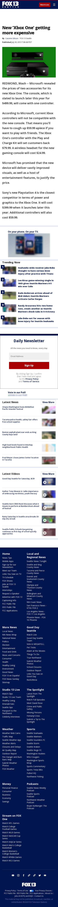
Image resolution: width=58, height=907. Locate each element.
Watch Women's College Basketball (10, 852)
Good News (7, 672)
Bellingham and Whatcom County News (35, 596)
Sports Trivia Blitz (35, 769)
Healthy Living (8, 665)
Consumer (7, 658)
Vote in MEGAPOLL (35, 644)
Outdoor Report (34, 670)
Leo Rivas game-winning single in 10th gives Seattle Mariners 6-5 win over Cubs (36, 283)
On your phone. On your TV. (23, 231)
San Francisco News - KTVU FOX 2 (36, 606)
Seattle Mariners (34, 736)
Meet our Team (9, 570)
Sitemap (6, 682)
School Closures (34, 667)
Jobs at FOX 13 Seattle (9, 585)
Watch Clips (7, 693)
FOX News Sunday (10, 679)
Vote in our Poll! (17, 392)
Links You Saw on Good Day (35, 675)
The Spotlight (35, 689)
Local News (7, 631)
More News (9, 627)
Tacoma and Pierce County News (35, 571)
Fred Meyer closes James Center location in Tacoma (20, 458)
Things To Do (33, 654)
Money (6, 784)
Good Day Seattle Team (35, 639)
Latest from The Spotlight (34, 695)
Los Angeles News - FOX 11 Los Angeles (36, 612)
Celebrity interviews (11, 716)
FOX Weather (8, 769)
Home (6, 553)
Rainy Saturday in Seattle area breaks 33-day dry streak (20, 517)
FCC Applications (9, 610)
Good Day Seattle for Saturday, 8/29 (18, 478)
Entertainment (8, 648)
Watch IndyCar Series (12, 841)
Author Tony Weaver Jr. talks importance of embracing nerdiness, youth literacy (20, 492)
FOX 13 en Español (10, 675)
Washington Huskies (36, 753)
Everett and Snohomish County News (35, 579)
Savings (5, 801)
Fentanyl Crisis (33, 715)
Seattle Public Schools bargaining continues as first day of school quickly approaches (19, 531)
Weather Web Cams (11, 733)
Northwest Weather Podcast (36, 801)
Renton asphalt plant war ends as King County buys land (19, 433)
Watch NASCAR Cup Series (11, 837)
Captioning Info (9, 600)
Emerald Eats (8, 704)
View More (48, 402)
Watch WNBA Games (12, 857)
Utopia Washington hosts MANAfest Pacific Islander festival (18, 408)
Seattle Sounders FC (36, 740)
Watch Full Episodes (36, 699)
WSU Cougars (33, 757)
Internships (7, 590)
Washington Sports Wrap (35, 761)
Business (6, 794)
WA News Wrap (9, 634)
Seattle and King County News (34, 565)
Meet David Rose (35, 703)
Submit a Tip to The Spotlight (36, 720)
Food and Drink (9, 651)
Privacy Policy (32, 379)
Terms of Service (31, 381)
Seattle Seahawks (35, 733)
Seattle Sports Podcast (33, 795)
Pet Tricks (31, 647)
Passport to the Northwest (9, 712)
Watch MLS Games (11, 860)
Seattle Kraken (33, 746)
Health (5, 662)
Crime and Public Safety (34, 707)
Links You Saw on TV (11, 574)
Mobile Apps (8, 561)
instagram (18, 875)
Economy (6, 798)
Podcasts (32, 784)
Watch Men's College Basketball (11, 846)
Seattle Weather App (11, 740)
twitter (39, 875)
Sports (31, 729)
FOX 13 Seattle (26, 38)
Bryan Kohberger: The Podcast (37, 807)
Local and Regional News (36, 555)
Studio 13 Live (11, 689)
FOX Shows (7, 580)
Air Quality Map (9, 750)
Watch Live (44, 5)
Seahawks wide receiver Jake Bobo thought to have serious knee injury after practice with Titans (36, 270)
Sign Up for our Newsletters (9, 565)
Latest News (10, 402)
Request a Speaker (10, 593)
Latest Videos (11, 473)
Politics (5, 641)
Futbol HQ (31, 773)
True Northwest (34, 657)
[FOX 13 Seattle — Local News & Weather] (10, 4)
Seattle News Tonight (36, 561)
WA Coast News (34, 602)
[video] (49, 481)
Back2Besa (32, 679)
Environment (8, 668)
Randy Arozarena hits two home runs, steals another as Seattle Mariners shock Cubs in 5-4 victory (36, 308)
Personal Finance (10, 788)
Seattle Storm (33, 743)
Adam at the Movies (36, 650)
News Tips (7, 557)
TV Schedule (7, 577)
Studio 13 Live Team (11, 697)
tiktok (29, 875)
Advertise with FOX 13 (12, 597)
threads (34, 875)
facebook (23, 875)
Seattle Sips (7, 707)
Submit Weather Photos (34, 662)
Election (5, 645)
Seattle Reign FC (34, 750)
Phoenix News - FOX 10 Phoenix (36, 618)
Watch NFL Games (10, 823)
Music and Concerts (11, 655)
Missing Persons (34, 712)
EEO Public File (9, 607)
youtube (13, 875)
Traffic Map (7, 736)
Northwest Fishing (35, 776)
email (45, 875)
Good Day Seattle (33, 629)
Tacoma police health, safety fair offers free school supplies (19, 420)
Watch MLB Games (11, 832)
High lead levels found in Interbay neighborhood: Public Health (17, 445)
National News (9, 638)
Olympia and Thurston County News (34, 587)
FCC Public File (8, 603)
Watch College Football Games (9, 827)
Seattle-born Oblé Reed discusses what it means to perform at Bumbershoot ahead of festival (20, 506)
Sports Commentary (36, 766)
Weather (7, 729)
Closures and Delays (11, 746)
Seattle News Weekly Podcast (36, 789)
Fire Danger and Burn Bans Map (12, 758)
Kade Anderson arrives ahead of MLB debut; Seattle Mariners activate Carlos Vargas (35, 296)
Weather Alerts (9, 743)
